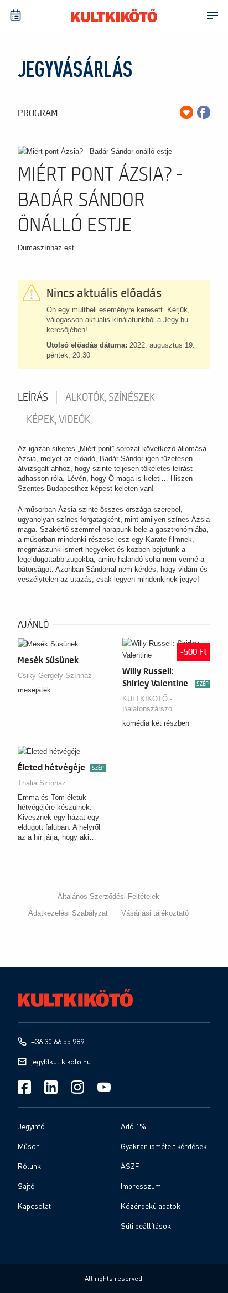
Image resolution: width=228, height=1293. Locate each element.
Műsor (28, 1146)
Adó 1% (133, 1126)
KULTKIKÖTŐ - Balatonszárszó (147, 704)
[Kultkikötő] (114, 15)
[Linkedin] (51, 1087)
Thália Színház (42, 783)
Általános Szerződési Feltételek (108, 896)
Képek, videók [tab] (58, 419)
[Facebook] (24, 1087)
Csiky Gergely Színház (55, 675)
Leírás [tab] (33, 397)
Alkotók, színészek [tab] (110, 397)
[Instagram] (77, 1087)
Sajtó (26, 1186)
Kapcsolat (34, 1206)
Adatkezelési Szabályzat (68, 913)
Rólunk (29, 1166)
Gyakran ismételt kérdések (164, 1146)
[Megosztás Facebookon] (203, 112)
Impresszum (141, 1186)
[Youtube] (104, 1087)
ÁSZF (130, 1166)
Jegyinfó (31, 1126)
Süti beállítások (146, 1225)
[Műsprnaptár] (15, 15)
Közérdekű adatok (150, 1206)
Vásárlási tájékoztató (155, 913)
